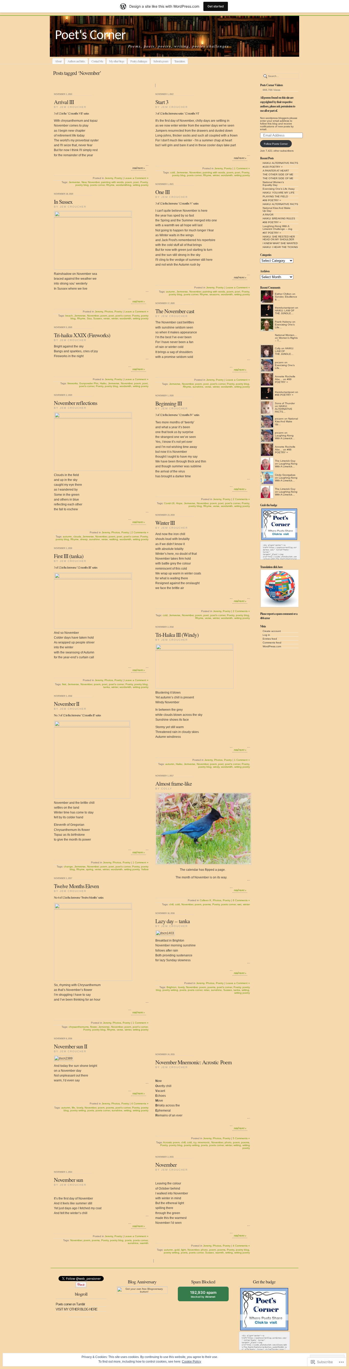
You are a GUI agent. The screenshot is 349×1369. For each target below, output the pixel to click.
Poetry (118, 178)
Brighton (172, 987)
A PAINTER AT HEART (276, 170)
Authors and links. (76, 61)
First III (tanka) (68, 556)
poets (183, 990)
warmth (219, 1252)
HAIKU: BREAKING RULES (279, 218)
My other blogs (116, 61)
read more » (138, 168)
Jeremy (109, 178)
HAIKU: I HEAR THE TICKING (280, 247)
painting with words (112, 182)
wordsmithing (123, 185)
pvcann (279, 362)
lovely (181, 987)
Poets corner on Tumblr (70, 1304)
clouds (77, 536)
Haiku (103, 383)
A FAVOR (268, 214)
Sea (89, 318)
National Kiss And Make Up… (286, 421)
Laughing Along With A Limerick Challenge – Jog (277, 227)
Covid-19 (169, 503)
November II (66, 703)
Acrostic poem (171, 1142)
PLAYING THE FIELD (275, 196)
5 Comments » (241, 1138)
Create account (272, 631)
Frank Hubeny (283, 321)
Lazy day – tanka (172, 921)
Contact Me (97, 61)
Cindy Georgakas (285, 474)
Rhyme (110, 185)
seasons (214, 294)
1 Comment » (242, 168)
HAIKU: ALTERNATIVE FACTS (280, 163)
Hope (179, 503)
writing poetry (140, 185)
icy (194, 1142)
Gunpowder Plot (88, 383)
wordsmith (227, 175)
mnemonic (204, 1142)
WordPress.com (272, 646)
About (58, 61)
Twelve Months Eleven (76, 886)
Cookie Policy (191, 1361)
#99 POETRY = (272, 200)
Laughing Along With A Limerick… (285, 437)
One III (162, 192)
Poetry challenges (138, 61)
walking (113, 539)
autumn (170, 291)
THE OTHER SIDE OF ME (278, 174)
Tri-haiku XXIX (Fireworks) (82, 335)
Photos (108, 311)
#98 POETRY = (272, 222)
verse (106, 318)
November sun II (70, 1046)
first (64, 684)
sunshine (198, 386)
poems (207, 904)
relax (207, 990)
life (73, 1107)
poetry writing (170, 990)
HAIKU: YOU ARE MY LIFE (279, 192)
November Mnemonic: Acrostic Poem (193, 1062)
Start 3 (161, 102)
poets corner (97, 185)
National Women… (286, 335)
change (68, 866)
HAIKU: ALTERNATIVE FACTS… (283, 409)
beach (69, 315)
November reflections (75, 402)
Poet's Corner (90, 35)
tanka (106, 687)
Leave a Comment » (136, 178)
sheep (84, 539)
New (84, 182)
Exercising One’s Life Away (279, 188)
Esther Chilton (283, 293)
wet (239, 904)
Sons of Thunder (285, 403)
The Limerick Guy (285, 460)
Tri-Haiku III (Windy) (177, 634)
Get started (215, 6)
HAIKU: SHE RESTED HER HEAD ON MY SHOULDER (279, 238)
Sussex (97, 318)
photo (228, 1142)
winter (216, 175)
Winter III (165, 522)
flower (93, 1026)
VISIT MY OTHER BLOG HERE (76, 1309)
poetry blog (82, 185)
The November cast (174, 311)
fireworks (72, 383)
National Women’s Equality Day (273, 183)
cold (172, 172)
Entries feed (270, 638)
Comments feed (272, 642)
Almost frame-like (173, 783)
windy (216, 766)
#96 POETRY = (283, 451)
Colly (278, 348)
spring (89, 869)
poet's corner (123, 315)
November (94, 182)
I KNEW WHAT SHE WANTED (280, 243)
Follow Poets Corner (276, 143)
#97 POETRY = (272, 232)
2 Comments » (139, 532)
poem (128, 182)
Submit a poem (160, 61)
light (183, 1249)
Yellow (144, 869)
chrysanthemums (79, 1026)
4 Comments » (139, 1103)
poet (136, 182)
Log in (266, 634)
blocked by (207, 1295)
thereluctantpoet (284, 307)
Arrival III (64, 102)
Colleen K (205, 900)
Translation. (179, 61)
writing (245, 990)
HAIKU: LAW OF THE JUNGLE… (284, 312)
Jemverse (74, 182)
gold (177, 1249)
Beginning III (168, 403)
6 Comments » (241, 900)
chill (171, 904)
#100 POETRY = (273, 166)
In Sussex (63, 201)
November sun (68, 1179)
